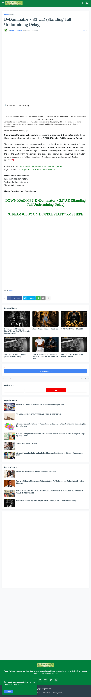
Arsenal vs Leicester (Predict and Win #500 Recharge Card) (40, 404)
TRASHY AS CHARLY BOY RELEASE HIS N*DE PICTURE (38, 414)
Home (6, 14)
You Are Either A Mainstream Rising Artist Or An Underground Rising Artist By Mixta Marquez (50, 482)
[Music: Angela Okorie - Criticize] (45, 319)
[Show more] (48, 298)
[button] (2, 3)
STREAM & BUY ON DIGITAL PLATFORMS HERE (45, 214)
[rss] (56, 680)
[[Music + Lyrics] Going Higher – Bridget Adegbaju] (9, 474)
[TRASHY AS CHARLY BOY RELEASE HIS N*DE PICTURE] (9, 416)
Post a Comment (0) (45, 371)
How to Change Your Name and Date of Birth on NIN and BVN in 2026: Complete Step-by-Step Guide (50, 435)
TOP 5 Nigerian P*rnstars (26, 443)
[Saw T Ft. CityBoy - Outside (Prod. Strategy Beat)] (17, 344)
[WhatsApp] (38, 298)
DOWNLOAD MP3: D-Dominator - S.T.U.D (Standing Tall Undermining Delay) (45, 202)
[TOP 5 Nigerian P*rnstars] (9, 446)
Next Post (84, 379)
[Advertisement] (45, 69)
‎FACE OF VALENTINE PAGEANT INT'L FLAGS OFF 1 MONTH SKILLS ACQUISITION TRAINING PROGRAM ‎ (49, 492)
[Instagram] (77, 390)
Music (12, 14)
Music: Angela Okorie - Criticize (45, 329)
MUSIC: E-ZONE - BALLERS (72, 329)
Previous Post (8, 379)
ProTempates (55, 689)
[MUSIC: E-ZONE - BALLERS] (74, 319)
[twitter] (40, 680)
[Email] (43, 298)
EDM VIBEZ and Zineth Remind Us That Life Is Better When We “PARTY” (45, 356)
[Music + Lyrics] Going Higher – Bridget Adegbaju (36, 471)
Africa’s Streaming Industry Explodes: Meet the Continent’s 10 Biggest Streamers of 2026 (49, 454)
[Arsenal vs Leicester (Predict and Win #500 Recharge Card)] (9, 407)
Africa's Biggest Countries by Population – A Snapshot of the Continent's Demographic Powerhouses (51, 425)
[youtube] (56, 390)
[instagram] (51, 680)
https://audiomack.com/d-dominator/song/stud (41, 166)
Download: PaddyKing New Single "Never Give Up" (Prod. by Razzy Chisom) (17, 331)
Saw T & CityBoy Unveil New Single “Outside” (72, 355)
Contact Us (46, 693)
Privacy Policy (57, 693)
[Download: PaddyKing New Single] (17, 319)
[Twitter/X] (35, 390)
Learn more (17, 684)
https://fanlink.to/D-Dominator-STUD (38, 169)
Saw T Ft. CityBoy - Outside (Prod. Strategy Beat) (15, 355)
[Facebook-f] (14, 390)
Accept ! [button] (8, 692)
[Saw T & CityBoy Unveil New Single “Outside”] (74, 344)
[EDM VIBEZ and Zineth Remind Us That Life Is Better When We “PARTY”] (45, 344)
